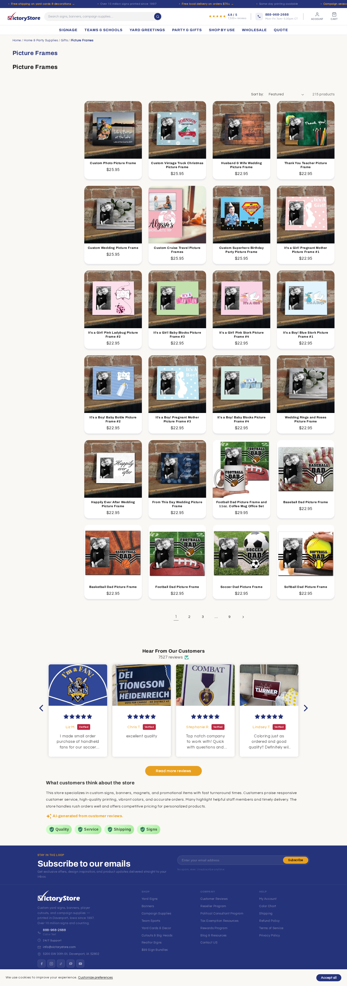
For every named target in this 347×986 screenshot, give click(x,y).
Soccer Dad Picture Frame (241, 587)
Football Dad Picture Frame (177, 587)
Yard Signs (150, 899)
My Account (267, 899)
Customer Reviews (214, 899)
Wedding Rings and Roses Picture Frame (306, 419)
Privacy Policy (269, 935)
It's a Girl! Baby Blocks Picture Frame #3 (177, 334)
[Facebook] (42, 964)
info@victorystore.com (59, 947)
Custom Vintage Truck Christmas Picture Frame (177, 165)
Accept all (329, 977)
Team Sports (151, 920)
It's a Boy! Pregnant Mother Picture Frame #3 (177, 419)
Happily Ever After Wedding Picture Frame (113, 504)
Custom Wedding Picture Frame (113, 248)
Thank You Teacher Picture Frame (305, 165)
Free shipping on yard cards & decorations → (43, 3)
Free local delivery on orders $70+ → (208, 3)
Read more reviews (173, 771)
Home (17, 40)
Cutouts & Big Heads (157, 935)
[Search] (157, 16)
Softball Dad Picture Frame (305, 587)
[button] (42, 708)
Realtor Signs (152, 942)
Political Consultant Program (221, 913)
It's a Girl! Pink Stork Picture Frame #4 (241, 334)
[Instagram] (51, 964)
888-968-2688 (54, 930)
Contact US (208, 942)
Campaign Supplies (156, 913)
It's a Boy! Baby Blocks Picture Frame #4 (241, 419)
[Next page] (242, 617)
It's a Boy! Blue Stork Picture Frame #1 (305, 334)
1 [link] (176, 617)
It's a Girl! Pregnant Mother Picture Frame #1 (305, 250)
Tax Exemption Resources (219, 920)
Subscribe (295, 860)
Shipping (266, 913)
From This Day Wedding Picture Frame (177, 504)
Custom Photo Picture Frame (113, 163)
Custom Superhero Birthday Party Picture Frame (241, 250)
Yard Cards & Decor (156, 928)
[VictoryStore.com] (24, 16)
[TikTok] (61, 964)
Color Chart (267, 906)
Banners (148, 906)
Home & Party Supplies (41, 40)
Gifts (64, 40)
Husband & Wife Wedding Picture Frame (241, 165)
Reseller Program (213, 906)
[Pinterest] (71, 964)
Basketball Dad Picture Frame (113, 587)
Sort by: (257, 94)
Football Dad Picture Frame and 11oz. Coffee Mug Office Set (241, 504)
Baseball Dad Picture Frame (306, 502)
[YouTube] (80, 964)
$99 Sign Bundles (155, 950)
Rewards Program (213, 928)
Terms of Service (271, 928)
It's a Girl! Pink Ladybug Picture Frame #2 (113, 334)
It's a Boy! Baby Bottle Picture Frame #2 (113, 419)
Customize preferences (95, 977)
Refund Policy (269, 920)
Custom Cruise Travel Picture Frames (177, 250)
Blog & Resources (213, 935)
